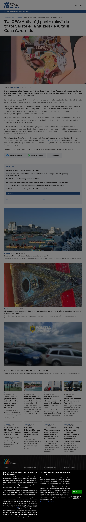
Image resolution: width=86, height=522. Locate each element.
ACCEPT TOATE (77, 491)
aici (18, 507)
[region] (43, 496)
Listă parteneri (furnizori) (47, 501)
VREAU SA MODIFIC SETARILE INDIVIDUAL (76, 497)
